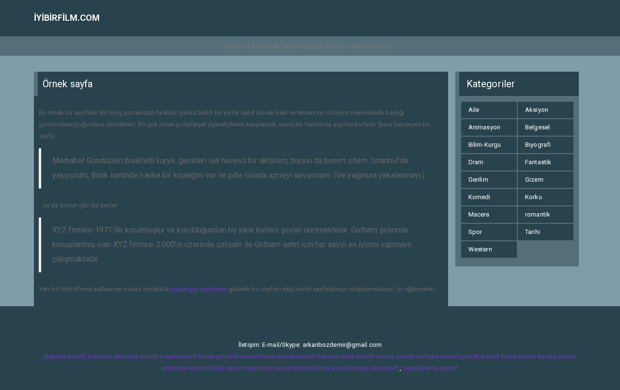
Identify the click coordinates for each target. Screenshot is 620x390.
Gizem (534, 179)
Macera (479, 214)
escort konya (312, 368)
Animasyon (484, 127)
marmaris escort (269, 368)
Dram (475, 162)
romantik (537, 214)
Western (480, 249)
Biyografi (538, 144)
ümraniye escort (184, 368)
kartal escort (518, 356)
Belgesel (537, 127)
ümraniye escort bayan (145, 356)
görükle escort (236, 356)
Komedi (479, 197)
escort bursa (197, 356)
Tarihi (532, 231)
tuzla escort (356, 356)
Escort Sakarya (317, 356)
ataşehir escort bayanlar (77, 356)
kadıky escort (557, 356)
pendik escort (479, 356)
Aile (473, 109)
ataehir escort (394, 356)
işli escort (384, 368)
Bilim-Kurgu (484, 144)
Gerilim (478, 179)
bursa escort (277, 356)
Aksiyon (536, 109)
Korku (533, 197)
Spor (475, 231)
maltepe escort (437, 356)
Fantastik (538, 162)
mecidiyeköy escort (430, 368)
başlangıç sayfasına (198, 289)
